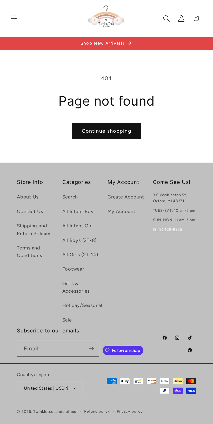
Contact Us (30, 211)
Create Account (126, 197)
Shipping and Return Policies (34, 229)
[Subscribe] (91, 349)
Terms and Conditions (29, 251)
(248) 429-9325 (167, 229)
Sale (67, 320)
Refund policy (97, 411)
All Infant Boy (78, 211)
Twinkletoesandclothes (54, 411)
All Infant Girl (77, 226)
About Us (27, 197)
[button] (14, 18)
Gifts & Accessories (76, 287)
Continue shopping (106, 131)
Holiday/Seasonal (82, 305)
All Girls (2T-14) (80, 255)
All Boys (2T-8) (79, 240)
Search (70, 197)
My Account (122, 211)
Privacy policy (130, 411)
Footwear (73, 269)
